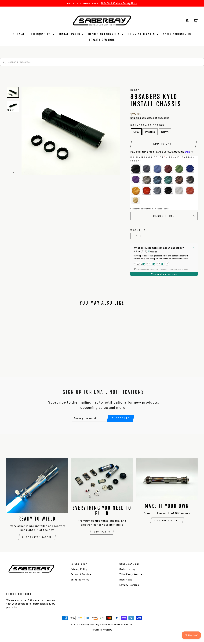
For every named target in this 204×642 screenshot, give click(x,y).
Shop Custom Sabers (37, 537)
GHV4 (165, 131)
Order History (127, 569)
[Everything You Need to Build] (102, 480)
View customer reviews (164, 274)
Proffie (150, 131)
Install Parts (70, 34)
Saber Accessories (177, 34)
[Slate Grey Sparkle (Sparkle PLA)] (157, 191)
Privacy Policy (79, 569)
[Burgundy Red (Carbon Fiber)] (168, 169)
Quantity (138, 229)
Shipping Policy (80, 579)
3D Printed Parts (142, 34)
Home (133, 89)
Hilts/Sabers (41, 34)
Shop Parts (102, 532)
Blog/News (125, 579)
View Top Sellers (167, 520)
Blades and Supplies (104, 34)
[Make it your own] (167, 479)
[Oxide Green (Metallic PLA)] (168, 180)
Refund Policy (79, 563)
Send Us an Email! (130, 563)
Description (164, 216)
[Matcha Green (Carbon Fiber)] (179, 169)
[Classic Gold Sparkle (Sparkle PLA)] (136, 191)
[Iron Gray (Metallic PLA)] (190, 180)
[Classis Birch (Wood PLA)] (136, 202)
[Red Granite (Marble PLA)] (190, 191)
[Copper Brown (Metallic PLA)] (179, 180)
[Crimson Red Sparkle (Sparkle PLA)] (147, 191)
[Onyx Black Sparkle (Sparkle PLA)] (168, 191)
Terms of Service (81, 574)
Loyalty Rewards (102, 40)
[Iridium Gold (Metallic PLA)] (147, 180)
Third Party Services (131, 574)
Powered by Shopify (102, 629)
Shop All (19, 34)
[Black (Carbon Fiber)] (136, 169)
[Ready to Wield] (37, 485)
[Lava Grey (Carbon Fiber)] (147, 169)
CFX (136, 131)
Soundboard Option (147, 125)
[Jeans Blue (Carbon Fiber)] (157, 169)
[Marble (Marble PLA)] (179, 191)
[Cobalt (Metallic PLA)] (157, 180)
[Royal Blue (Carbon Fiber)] (190, 169)
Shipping (135, 117)
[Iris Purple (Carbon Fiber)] (136, 180)
